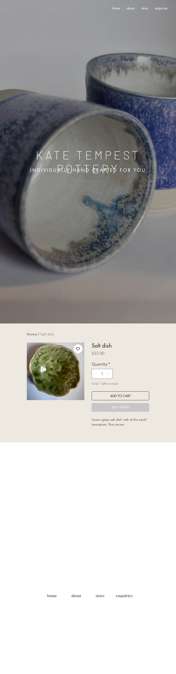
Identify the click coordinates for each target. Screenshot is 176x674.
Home (32, 334)
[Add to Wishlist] (78, 348)
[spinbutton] (102, 374)
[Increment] (108, 374)
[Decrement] (95, 374)
